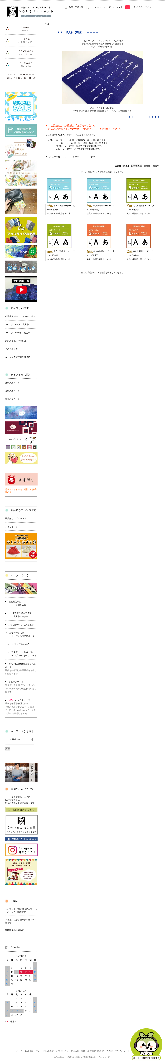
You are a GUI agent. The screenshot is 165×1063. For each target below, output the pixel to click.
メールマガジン (97, 7)
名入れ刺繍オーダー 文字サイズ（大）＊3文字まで (116, 251)
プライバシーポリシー (125, 1051)
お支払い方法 (62, 1051)
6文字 (92, 157)
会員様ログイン (143, 7)
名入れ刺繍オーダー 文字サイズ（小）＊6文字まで (116, 205)
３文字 (76, 157)
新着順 (156, 166)
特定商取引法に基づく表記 (100, 1051)
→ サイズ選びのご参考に (17, 357)
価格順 (147, 166)
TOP (47, 24)
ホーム (19, 1051)
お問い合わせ (47, 1051)
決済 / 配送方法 (75, 7)
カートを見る (120, 7)
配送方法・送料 (78, 1051)
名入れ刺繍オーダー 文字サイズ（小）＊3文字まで (76, 205)
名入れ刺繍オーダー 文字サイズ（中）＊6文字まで (76, 251)
